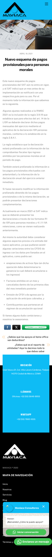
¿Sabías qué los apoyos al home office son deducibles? (28, 339)
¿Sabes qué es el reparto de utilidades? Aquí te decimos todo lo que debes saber (25, 348)
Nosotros (7, 489)
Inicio (5, 484)
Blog (5, 500)
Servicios (7, 494)
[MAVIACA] (15, 16)
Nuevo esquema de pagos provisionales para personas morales (26, 64)
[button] (26, 532)
